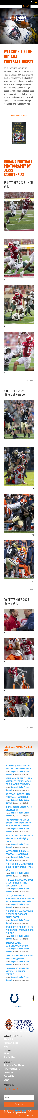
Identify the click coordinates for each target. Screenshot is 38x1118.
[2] (19, 276)
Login (6, 1079)
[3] (19, 323)
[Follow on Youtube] (14, 1089)
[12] (19, 438)
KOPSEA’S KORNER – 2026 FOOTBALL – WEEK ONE (18, 795)
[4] (19, 369)
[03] (19, 578)
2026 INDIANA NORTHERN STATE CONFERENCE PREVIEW (17, 971)
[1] (19, 230)
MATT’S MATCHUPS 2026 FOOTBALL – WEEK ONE (17, 853)
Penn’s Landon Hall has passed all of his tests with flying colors (20, 838)
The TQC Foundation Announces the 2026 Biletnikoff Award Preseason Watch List (20, 898)
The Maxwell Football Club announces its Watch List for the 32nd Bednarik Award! (18, 822)
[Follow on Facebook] (5, 1089)
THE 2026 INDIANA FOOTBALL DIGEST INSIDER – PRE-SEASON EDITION (19, 882)
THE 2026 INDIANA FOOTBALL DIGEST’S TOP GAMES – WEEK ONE (20, 866)
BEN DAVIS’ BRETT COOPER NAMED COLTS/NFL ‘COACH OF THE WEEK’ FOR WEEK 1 (19, 781)
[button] (15, 1006)
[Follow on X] (9, 1089)
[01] (19, 485)
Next (31, 380)
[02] (19, 531)
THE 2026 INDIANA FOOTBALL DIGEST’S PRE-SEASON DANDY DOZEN (19, 914)
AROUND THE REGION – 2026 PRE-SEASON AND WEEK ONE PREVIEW (20, 929)
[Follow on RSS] (18, 1089)
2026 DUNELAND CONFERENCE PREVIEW (17, 944)
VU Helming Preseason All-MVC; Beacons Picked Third (18, 767)
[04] (19, 716)
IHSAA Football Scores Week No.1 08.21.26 (19, 808)
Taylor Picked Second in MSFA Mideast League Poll (19, 957)
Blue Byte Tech (19, 1110)
